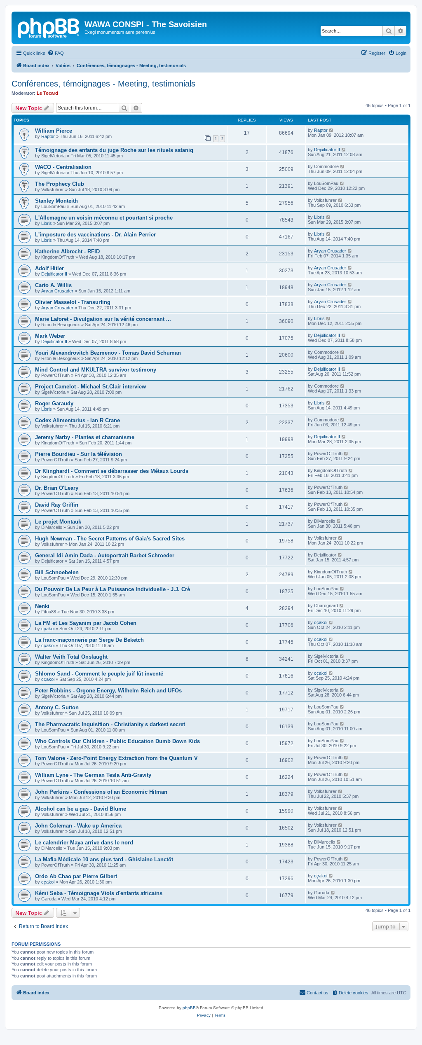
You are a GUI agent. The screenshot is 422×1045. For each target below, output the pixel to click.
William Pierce (53, 131)
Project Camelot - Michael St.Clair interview (90, 386)
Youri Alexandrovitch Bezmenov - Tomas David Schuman (108, 353)
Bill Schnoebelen (57, 572)
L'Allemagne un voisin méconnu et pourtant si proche (104, 218)
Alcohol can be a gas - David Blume (80, 809)
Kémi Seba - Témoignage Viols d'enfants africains (98, 893)
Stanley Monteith (56, 201)
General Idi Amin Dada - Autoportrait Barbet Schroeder (104, 555)
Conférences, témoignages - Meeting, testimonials (103, 83)
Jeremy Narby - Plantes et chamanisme (84, 437)
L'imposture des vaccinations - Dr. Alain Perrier (95, 234)
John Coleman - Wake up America (78, 826)
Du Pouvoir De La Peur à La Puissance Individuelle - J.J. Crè (112, 589)
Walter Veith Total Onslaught (71, 657)
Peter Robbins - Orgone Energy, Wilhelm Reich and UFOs (108, 690)
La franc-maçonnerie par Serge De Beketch (89, 640)
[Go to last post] (331, 130)
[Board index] (49, 27)
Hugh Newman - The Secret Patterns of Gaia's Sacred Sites (110, 538)
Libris (46, 223)
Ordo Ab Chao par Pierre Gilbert (76, 876)
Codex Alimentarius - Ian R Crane (77, 420)
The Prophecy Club (59, 184)
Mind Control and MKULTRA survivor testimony (95, 370)
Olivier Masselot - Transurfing (72, 302)
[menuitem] (55, 53)
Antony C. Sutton (57, 707)
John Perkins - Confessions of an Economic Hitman (101, 792)
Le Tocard (47, 93)
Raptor (48, 136)
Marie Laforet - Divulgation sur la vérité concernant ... (103, 319)
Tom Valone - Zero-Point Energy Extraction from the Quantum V (116, 758)
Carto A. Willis (53, 285)
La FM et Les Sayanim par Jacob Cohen (85, 623)
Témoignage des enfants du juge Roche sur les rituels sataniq (114, 150)
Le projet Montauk (58, 522)
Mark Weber (50, 336)
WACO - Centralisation (63, 167)
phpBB (189, 1007)
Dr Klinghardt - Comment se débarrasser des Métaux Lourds (111, 471)
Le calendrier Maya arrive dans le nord (84, 842)
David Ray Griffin (56, 505)
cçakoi (47, 628)
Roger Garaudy (54, 403)
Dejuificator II (327, 149)
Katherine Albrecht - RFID (67, 251)
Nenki (42, 606)
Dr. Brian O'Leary (56, 488)
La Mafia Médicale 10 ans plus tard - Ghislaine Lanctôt (104, 859)
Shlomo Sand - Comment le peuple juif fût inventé (99, 674)
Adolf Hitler (49, 268)
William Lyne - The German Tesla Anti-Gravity (93, 775)
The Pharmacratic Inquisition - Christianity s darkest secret (110, 724)
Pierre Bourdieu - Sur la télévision (78, 454)
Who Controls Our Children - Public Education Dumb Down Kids (117, 741)
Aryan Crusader (330, 250)
